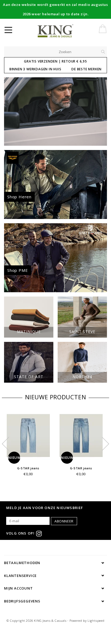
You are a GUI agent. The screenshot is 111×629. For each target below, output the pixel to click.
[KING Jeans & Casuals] (64, 31)
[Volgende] (100, 111)
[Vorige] (11, 111)
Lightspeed (96, 621)
